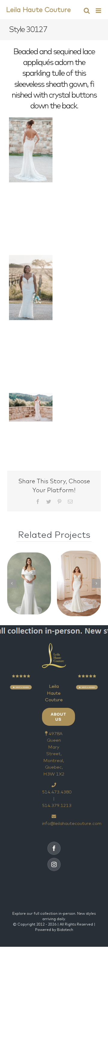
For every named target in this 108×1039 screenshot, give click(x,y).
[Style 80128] (79, 583)
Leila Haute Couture (38, 9)
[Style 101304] (29, 583)
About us (58, 717)
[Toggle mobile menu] (99, 10)
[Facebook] (54, 848)
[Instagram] (54, 864)
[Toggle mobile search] (87, 10)
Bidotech (65, 929)
